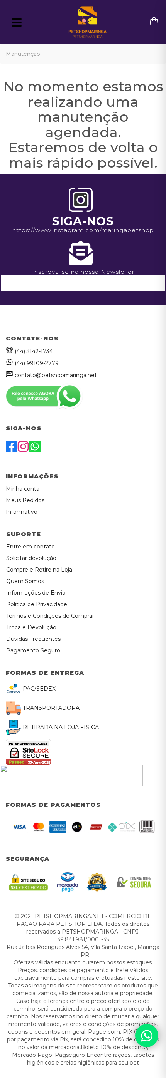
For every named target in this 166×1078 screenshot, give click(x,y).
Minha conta (22, 488)
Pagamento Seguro (33, 650)
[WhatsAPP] (35, 450)
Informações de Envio (36, 592)
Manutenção (23, 53)
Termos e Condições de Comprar (50, 615)
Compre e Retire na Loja (39, 569)
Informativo (21, 511)
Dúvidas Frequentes (33, 638)
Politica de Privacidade (36, 604)
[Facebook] (11, 450)
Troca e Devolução (31, 627)
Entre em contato (30, 546)
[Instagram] (23, 450)
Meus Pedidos (25, 500)
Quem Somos (25, 581)
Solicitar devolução (31, 558)
